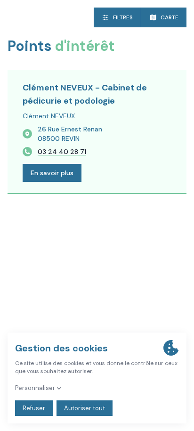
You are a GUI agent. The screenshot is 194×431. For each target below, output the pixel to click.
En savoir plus (52, 173)
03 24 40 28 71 (62, 151)
